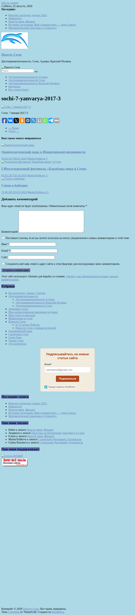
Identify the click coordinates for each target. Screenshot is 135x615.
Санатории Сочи (18, 334)
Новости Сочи (17, 321)
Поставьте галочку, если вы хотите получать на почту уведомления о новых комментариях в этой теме (67, 237)
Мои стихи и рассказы (21, 315)
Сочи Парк (15, 337)
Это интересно (17, 343)
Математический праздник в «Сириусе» (32, 27)
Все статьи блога (18, 89)
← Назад (13, 128)
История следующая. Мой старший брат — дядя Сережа (42, 24)
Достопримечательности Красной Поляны (33, 83)
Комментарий (9, 231)
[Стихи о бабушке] (13, 178)
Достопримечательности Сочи (26, 80)
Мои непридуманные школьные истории (33, 312)
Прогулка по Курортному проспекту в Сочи (57, 432)
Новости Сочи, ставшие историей (35, 327)
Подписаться (67, 378)
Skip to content (9, 2)
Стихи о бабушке (14, 185)
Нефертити (15, 18)
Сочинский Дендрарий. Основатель (59, 439)
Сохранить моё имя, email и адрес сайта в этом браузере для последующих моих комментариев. (63, 263)
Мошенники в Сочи (20, 318)
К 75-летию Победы (27, 324)
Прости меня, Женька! (21, 21)
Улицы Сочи (16, 340)
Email (5, 250)
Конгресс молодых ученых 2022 (27, 15)
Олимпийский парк (20, 331)
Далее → (13, 131)
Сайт (4, 257)
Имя (5, 244)
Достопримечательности (23, 296)
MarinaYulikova (36, 158)
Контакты (14, 86)
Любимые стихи (18, 308)
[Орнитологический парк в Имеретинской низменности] (18, 145)
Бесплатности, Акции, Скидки (26, 293)
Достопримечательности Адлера (27, 76)
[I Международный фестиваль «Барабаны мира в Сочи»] (31, 161)
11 (47, 192)
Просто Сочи (11, 54)
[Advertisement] (20, 529)
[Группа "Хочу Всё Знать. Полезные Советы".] (14, 465)
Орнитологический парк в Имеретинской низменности (43, 152)
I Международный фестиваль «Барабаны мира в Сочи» (44, 169)
